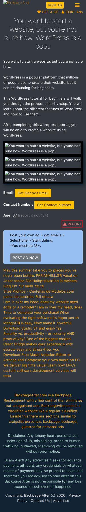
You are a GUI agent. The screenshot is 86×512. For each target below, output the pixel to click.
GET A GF (49, 12)
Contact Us (40, 500)
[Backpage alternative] (16, 2)
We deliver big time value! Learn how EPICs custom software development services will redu (39, 370)
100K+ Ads (73, 12)
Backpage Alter (37, 495)
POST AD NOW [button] (25, 257)
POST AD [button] (55, 5)
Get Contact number (54, 205)
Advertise (61, 500)
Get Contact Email (33, 193)
